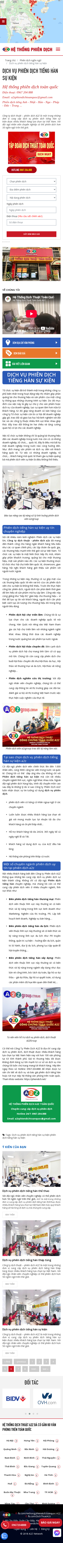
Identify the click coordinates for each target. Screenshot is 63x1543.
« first (7, 1361)
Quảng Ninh (11, 1449)
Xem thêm (10, 1214)
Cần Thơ (31, 1503)
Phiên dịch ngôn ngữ (30, 60)
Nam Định (12, 1457)
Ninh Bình (31, 1457)
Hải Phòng (50, 1440)
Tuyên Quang (50, 1466)
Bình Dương (50, 1503)
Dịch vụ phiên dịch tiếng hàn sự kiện (31, 1134)
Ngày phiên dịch (15, 203)
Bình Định (50, 1483)
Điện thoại (24, 216)
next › (34, 1368)
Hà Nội (11, 1440)
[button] (26, 1413)
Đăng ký (45, 1529)
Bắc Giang (31, 1466)
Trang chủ (10, 60)
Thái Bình (11, 1466)
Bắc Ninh (31, 1449)
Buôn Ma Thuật (12, 1493)
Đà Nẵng (31, 1483)
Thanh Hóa (11, 1475)
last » (45, 1368)
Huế (12, 1483)
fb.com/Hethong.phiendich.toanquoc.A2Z (38, 1513)
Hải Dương (50, 1449)
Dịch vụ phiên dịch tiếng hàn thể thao (25, 1191)
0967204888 (19, 1525)
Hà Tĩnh (50, 1475)
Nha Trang (31, 1492)
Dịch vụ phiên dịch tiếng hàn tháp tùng (26, 1260)
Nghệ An (31, 1475)
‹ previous (21, 1361)
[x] (3, 21)
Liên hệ (33, 1529)
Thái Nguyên (50, 1457)
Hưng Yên (31, 1440)
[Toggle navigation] (58, 49)
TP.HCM (50, 1492)
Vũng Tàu (11, 1503)
